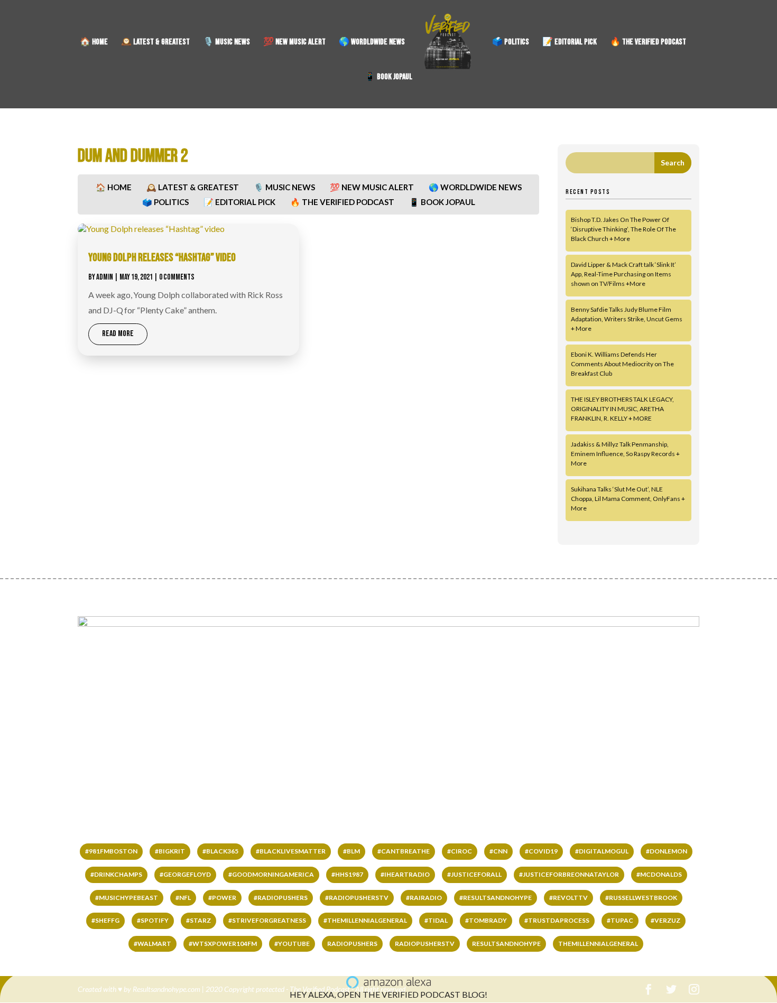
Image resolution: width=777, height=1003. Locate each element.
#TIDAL (436, 920)
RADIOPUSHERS (352, 944)
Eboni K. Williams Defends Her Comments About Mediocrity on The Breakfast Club (622, 363)
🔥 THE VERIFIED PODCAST (648, 43)
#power (222, 898)
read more (118, 334)
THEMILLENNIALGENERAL (598, 944)
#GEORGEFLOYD (185, 874)
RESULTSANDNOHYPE (506, 944)
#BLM (351, 851)
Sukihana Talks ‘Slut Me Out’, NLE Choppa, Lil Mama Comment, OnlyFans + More (628, 498)
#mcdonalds (659, 874)
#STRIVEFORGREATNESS (267, 920)
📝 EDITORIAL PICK (569, 43)
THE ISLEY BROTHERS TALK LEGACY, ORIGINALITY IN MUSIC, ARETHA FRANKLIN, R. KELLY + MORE (622, 408)
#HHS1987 (347, 874)
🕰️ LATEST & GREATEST (155, 43)
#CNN (498, 851)
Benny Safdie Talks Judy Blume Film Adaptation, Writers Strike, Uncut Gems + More (626, 318)
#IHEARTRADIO (405, 874)
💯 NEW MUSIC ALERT (294, 43)
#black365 (220, 851)
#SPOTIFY (153, 920)
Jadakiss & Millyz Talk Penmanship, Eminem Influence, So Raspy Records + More (625, 453)
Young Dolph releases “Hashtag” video (162, 257)
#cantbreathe (403, 851)
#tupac (620, 920)
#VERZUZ (665, 920)
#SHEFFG (105, 920)
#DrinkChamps (116, 874)
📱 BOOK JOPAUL (388, 77)
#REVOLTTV (568, 898)
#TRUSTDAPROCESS (556, 920)
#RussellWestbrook (641, 898)
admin (104, 277)
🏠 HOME (94, 43)
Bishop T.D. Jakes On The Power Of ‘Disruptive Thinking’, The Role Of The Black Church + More (623, 229)
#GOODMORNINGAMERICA (271, 874)
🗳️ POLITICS (510, 43)
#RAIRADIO (424, 898)
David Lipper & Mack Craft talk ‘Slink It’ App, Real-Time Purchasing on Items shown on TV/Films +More (623, 274)
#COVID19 (541, 851)
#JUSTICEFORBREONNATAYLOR (569, 874)
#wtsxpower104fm (223, 944)
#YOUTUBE (292, 944)
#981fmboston (111, 851)
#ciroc (459, 851)
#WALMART (152, 944)
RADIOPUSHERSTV (425, 944)
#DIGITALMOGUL (601, 851)
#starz (198, 920)
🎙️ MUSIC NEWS (226, 43)
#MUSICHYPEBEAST (126, 898)
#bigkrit (170, 851)
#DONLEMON (666, 851)
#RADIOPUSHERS (281, 898)
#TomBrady (486, 920)
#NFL (183, 898)
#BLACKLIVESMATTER (291, 851)
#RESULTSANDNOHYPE (495, 898)
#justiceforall (474, 874)
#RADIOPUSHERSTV (356, 898)
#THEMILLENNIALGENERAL (365, 920)
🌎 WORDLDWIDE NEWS (372, 43)
